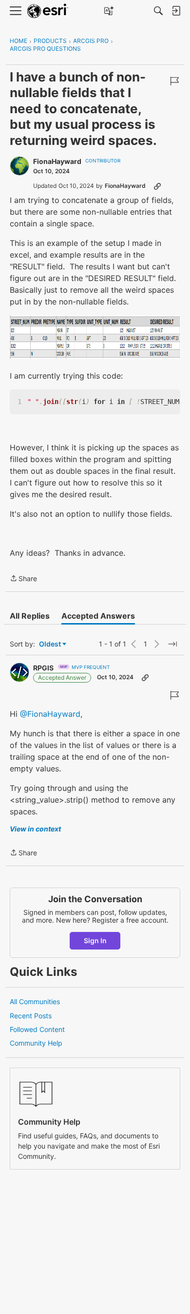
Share (23, 579)
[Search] (158, 10)
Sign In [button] (95, 940)
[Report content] (174, 81)
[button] (95, 337)
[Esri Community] (47, 11)
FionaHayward (57, 161)
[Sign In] (176, 10)
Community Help (36, 1043)
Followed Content (37, 1029)
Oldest (50, 644)
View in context (35, 829)
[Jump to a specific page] (172, 644)
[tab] (30, 615)
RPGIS (43, 668)
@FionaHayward (50, 714)
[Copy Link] (157, 186)
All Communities (35, 1001)
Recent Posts (31, 1015)
